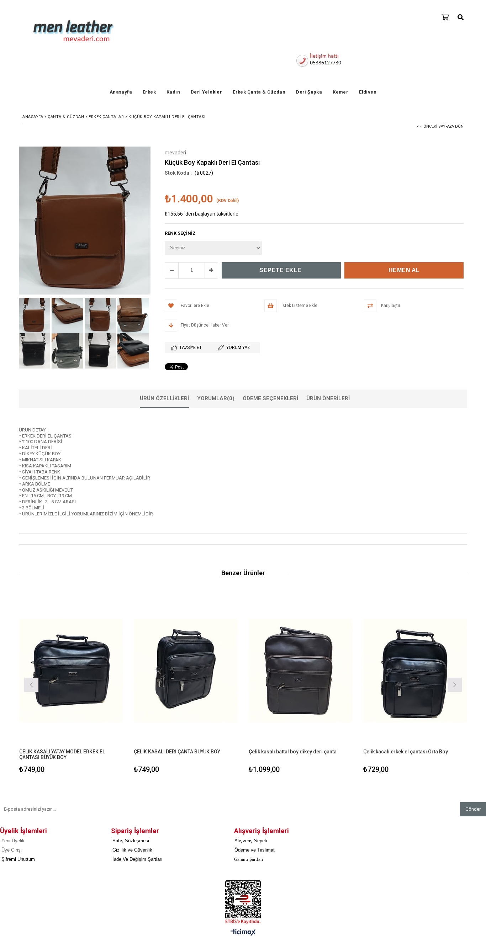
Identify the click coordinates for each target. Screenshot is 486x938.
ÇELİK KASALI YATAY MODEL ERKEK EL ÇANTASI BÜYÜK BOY (62, 751)
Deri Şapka (309, 92)
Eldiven (367, 92)
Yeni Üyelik (13, 840)
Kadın (173, 92)
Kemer (340, 92)
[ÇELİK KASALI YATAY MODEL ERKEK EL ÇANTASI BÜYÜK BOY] (71, 671)
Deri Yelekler (206, 92)
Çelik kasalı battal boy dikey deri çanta (293, 751)
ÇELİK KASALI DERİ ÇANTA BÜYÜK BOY (177, 751)
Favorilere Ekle (71, 684)
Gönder (473, 809)
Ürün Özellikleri (164, 398)
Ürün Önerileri (328, 398)
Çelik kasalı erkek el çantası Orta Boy (405, 751)
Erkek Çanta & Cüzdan (259, 92)
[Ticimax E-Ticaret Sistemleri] (243, 932)
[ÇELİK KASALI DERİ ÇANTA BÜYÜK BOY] (186, 671)
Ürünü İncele (96, 684)
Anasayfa (121, 92)
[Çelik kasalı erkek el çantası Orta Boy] (415, 671)
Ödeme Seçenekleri (270, 398)
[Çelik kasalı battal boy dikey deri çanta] (301, 671)
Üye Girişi (11, 850)
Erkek (149, 92)
